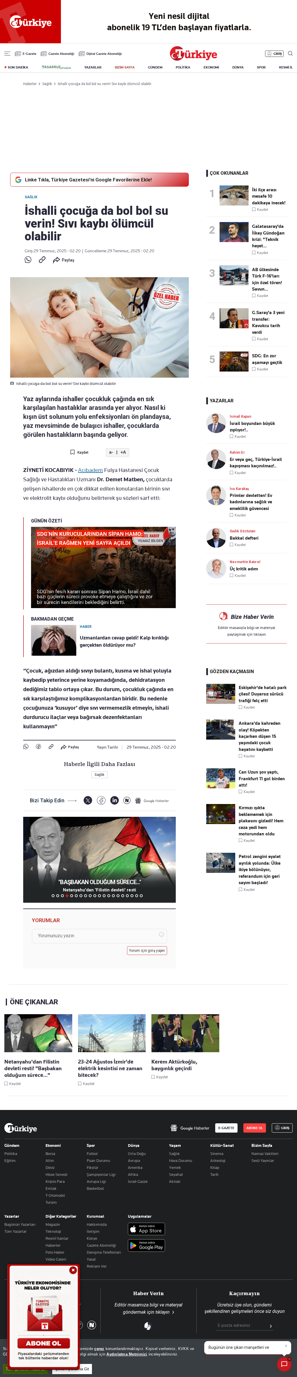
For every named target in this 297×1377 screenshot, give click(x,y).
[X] (87, 800)
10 (94, 895)
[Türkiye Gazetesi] (193, 59)
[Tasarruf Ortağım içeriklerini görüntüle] (56, 67)
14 (113, 895)
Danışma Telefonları (104, 1252)
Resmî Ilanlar (57, 1238)
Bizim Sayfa (261, 1145)
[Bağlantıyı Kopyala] (42, 260)
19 (136, 895)
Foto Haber (55, 1252)
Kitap (214, 1167)
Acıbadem (90, 470)
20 (141, 895)
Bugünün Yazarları (19, 1224)
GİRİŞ (278, 54)
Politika (10, 1153)
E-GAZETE (226, 1128)
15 (118, 895)
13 (108, 895)
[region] (148, 1358)
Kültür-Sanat (222, 1145)
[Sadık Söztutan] (218, 538)
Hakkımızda (97, 1224)
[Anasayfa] (20, 1128)
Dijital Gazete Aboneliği (104, 54)
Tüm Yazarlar (15, 1231)
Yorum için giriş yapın (147, 951)
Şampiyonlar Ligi (101, 1174)
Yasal (91, 1259)
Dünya (134, 1145)
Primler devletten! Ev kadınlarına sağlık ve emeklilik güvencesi (251, 502)
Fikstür (92, 1167)
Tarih (214, 1174)
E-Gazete (29, 54)
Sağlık (31, 197)
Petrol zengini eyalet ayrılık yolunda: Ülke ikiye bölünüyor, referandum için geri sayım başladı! (260, 869)
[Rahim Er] (218, 459)
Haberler (53, 1245)
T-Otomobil (55, 1195)
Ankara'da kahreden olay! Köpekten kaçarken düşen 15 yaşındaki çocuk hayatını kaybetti (259, 736)
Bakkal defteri (244, 538)
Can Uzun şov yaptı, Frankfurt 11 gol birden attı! (262, 778)
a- (111, 452)
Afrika (133, 1174)
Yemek (175, 1167)
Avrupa (134, 1160)
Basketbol (95, 1188)
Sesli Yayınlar (262, 1160)
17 (127, 895)
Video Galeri (56, 1259)
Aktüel (174, 1181)
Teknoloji (53, 1231)
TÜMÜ (145, 896)
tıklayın (259, 634)
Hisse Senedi (56, 1174)
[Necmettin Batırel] (218, 568)
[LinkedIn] (114, 800)
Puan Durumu (98, 1160)
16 (122, 895)
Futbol (92, 1153)
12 (104, 895)
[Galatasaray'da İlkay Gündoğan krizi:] (236, 232)
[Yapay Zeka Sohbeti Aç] (284, 1364)
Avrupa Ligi (96, 1181)
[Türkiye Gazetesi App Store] (146, 1229)
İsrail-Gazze (138, 1181)
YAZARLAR (93, 67)
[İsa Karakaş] (218, 495)
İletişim (93, 1231)
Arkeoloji (217, 1160)
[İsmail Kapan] (218, 423)
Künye (92, 1238)
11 (99, 895)
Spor (91, 1145)
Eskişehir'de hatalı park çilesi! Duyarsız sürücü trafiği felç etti (263, 694)
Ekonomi (53, 1145)
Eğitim (10, 1160)
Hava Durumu (180, 1160)
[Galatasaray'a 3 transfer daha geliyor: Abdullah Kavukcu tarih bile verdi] (236, 318)
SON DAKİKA (18, 67)
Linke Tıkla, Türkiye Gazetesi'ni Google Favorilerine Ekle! (88, 180)
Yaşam (175, 1145)
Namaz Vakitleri (264, 1153)
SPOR (261, 67)
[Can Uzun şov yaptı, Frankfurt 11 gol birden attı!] (220, 787)
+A (123, 452)
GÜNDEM (155, 67)
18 (132, 895)
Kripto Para (55, 1181)
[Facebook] (38, 747)
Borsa (50, 1153)
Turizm (51, 1202)
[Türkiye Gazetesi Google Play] (146, 1246)
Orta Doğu (137, 1153)
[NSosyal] (127, 800)
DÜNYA (238, 67)
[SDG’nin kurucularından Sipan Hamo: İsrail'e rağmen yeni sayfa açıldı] (236, 362)
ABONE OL (255, 1128)
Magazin (53, 1224)
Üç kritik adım (244, 569)
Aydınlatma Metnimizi (126, 1354)
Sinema (216, 1153)
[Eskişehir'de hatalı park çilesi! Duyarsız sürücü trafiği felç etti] (220, 702)
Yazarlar (11, 1216)
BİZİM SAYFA (125, 67)
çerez (99, 1349)
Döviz (50, 1167)
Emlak (51, 1188)
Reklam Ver (97, 1266)
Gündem (11, 1145)
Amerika (135, 1167)
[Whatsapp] (28, 260)
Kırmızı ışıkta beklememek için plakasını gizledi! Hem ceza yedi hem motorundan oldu (261, 821)
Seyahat (176, 1174)
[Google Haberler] (152, 800)
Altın (50, 1160)
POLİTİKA (183, 67)
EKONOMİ (211, 67)
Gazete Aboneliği (61, 54)
